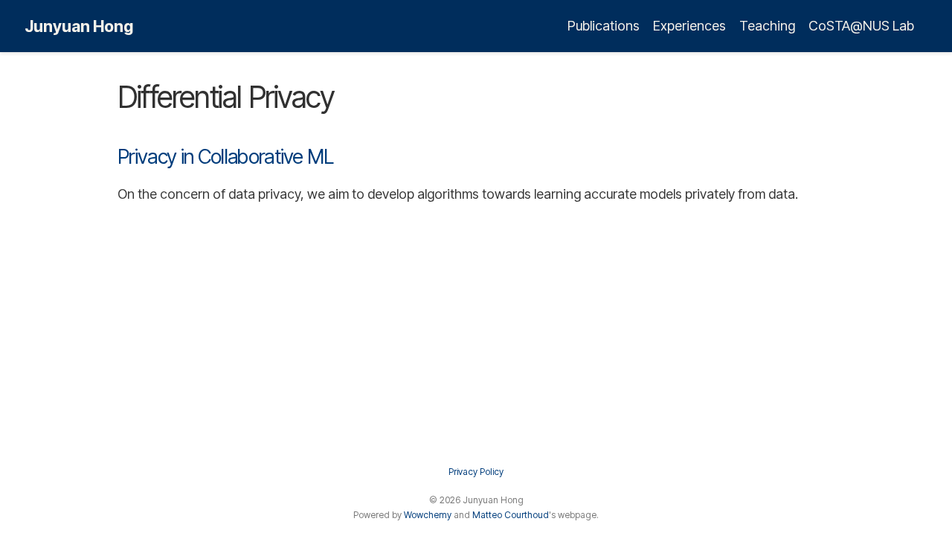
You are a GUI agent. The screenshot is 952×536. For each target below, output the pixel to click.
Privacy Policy (476, 471)
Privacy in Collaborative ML (226, 156)
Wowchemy (427, 514)
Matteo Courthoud (510, 514)
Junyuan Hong (79, 26)
